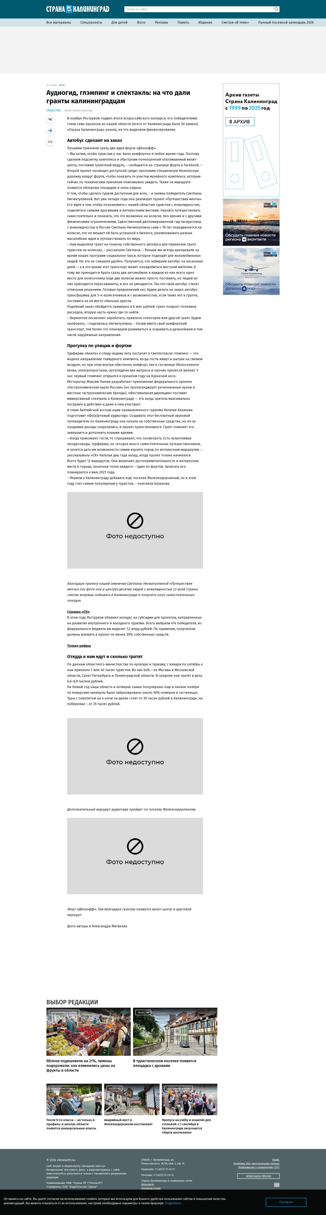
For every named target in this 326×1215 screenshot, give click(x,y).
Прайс (276, 1159)
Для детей (119, 22)
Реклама (161, 22)
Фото (141, 22)
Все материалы (58, 22)
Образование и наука (63, 1088)
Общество (53, 110)
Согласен (286, 1202)
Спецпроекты (91, 22)
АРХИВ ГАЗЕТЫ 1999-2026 (258, 1176)
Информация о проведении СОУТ (259, 1167)
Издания (205, 22)
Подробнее (173, 1203)
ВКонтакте (147, 1184)
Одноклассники (151, 1188)
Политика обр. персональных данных (256, 1163)
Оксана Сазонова (82, 110)
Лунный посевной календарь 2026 (286, 22)
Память (183, 22)
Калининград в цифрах (64, 1012)
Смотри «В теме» (235, 22)
